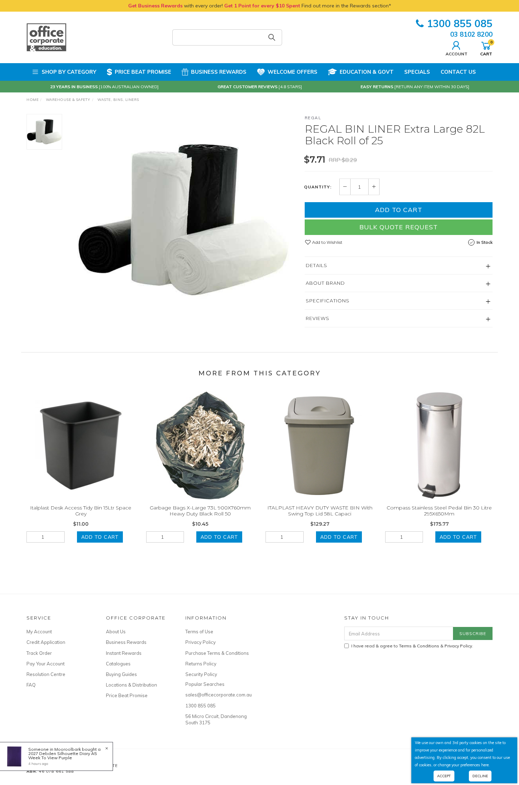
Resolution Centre (45, 674)
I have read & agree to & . (412, 645)
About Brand (325, 283)
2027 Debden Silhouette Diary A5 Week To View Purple (62, 755)
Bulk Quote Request (398, 227)
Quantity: (318, 187)
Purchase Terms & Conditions (217, 653)
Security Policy (201, 674)
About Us (116, 631)
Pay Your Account (45, 663)
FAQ (31, 685)
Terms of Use (199, 631)
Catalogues (118, 663)
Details (316, 265)
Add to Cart (398, 210)
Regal (313, 117)
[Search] (272, 37)
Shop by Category (69, 71)
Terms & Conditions (419, 645)
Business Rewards (218, 71)
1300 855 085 (460, 23)
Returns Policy (200, 663)
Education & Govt (367, 71)
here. (485, 764)
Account (456, 53)
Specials (417, 71)
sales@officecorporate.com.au (217, 695)
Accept (444, 776)
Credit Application (45, 642)
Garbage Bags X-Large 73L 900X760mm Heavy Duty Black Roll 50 (200, 511)
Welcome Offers (292, 71)
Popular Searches (205, 684)
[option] (183, 220)
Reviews (317, 318)
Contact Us (458, 71)
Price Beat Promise (143, 71)
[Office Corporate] (46, 37)
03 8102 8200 (471, 34)
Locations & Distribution (131, 685)
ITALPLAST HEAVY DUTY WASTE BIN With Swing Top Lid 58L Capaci (319, 511)
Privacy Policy (200, 642)
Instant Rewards (124, 653)
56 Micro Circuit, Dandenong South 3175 (216, 719)
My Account (39, 631)
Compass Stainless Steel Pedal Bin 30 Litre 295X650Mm (439, 511)
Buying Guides (121, 674)
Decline (480, 776)
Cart (486, 48)
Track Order (39, 653)
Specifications (328, 300)
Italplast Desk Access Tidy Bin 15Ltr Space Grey (80, 511)
